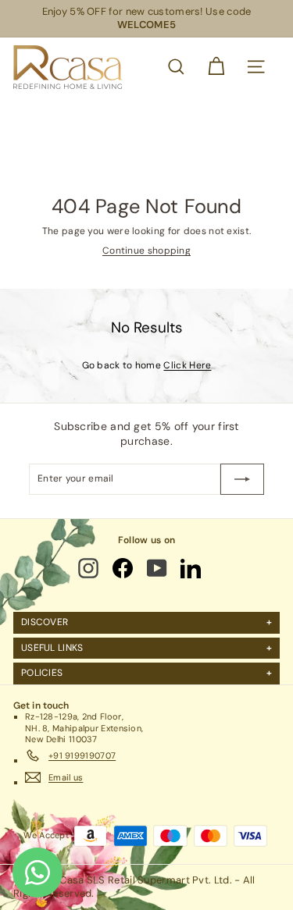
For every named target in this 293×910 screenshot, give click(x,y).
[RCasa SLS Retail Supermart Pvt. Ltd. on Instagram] (89, 568)
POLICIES (42, 673)
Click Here (187, 365)
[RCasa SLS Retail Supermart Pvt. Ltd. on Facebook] (124, 568)
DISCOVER (44, 622)
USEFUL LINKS (52, 648)
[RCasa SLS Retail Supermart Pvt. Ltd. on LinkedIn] (191, 568)
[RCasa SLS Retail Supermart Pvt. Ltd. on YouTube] (158, 568)
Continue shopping (146, 250)
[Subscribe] (242, 479)
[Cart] (216, 66)
